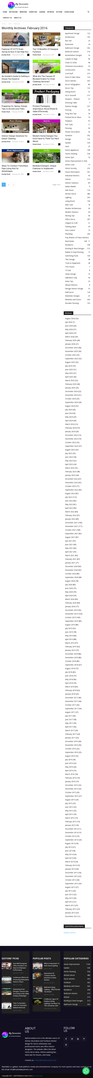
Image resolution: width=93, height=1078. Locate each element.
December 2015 (71, 785)
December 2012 (71, 916)
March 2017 (69, 730)
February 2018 (70, 690)
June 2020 (69, 588)
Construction (70, 70)
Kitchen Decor (70, 194)
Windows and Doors (73, 299)
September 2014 (71, 840)
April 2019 (69, 639)
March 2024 (69, 424)
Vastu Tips (69, 281)
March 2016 (69, 774)
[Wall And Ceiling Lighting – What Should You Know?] (37, 989)
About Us (17, 18)
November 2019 (71, 614)
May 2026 (69, 329)
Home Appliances (72, 150)
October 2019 (70, 617)
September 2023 (71, 446)
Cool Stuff (69, 73)
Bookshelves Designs (73, 55)
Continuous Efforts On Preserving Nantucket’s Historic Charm (21, 979)
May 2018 (69, 679)
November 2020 (71, 570)
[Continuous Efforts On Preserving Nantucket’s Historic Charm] (6, 979)
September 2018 (71, 665)
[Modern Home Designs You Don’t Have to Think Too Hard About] (46, 126)
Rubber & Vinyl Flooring (74, 252)
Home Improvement (73, 161)
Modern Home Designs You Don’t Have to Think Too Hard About (46, 138)
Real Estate (69, 241)
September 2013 (71, 883)
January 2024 (70, 431)
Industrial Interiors (72, 175)
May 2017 (69, 723)
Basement (69, 44)
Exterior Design (71, 106)
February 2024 (70, 428)
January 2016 (70, 781)
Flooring (68, 128)
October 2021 (70, 530)
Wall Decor (69, 292)
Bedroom (23, 12)
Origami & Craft (71, 223)
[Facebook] (66, 1039)
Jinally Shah (6, 55)
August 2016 (70, 756)
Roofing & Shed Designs (74, 248)
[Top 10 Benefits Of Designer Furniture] (46, 39)
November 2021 (71, 526)
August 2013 (70, 887)
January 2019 (70, 650)
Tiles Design (70, 259)
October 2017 (70, 705)
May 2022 (69, 504)
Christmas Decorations (74, 66)
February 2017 (70, 734)
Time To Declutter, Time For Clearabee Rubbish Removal (20, 1005)
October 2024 (70, 398)
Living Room (69, 12)
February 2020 (70, 603)
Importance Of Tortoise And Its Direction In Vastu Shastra (50, 976)
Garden (42, 12)
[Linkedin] (78, 1039)
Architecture (70, 37)
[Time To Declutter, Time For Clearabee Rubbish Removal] (6, 1005)
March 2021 (69, 555)
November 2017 (71, 701)
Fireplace (68, 121)
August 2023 (70, 450)
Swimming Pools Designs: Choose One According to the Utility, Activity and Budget (21, 992)
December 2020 (71, 566)
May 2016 (69, 767)
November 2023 (71, 439)
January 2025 (70, 388)
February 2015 (70, 821)
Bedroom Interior (72, 51)
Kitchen (59, 12)
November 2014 (71, 832)
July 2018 (68, 672)
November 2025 (71, 351)
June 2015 (69, 807)
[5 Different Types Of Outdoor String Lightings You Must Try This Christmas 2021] (37, 1001)
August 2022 (70, 493)
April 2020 (69, 595)
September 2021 (71, 533)
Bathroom (13, 12)
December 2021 (71, 522)
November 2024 (71, 395)
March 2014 (69, 861)
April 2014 (69, 858)
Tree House (69, 267)
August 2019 (70, 625)
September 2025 (71, 358)
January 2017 (70, 738)
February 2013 (70, 909)
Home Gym (69, 157)
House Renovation (72, 172)
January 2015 (70, 825)
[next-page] (14, 185)
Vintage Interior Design (74, 288)
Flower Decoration (72, 132)
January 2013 (70, 913)
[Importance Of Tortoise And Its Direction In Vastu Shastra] (37, 975)
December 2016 (71, 741)
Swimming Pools (71, 256)
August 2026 (70, 318)
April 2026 (69, 333)
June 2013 (69, 894)
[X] (66, 1045)
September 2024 (71, 402)
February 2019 (70, 646)
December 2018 (71, 654)
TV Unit (68, 270)
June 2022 (69, 501)
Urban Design (70, 274)
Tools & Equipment (72, 263)
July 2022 (68, 497)
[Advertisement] (63, 5)
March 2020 (69, 599)
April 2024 (69, 420)
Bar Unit (68, 40)
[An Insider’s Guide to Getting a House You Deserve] (15, 66)
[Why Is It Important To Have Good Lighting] (37, 965)
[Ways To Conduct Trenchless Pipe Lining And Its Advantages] (15, 156)
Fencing (68, 110)
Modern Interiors (71, 212)
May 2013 (69, 898)
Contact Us (7, 18)
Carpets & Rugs (71, 59)
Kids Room (69, 190)
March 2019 (69, 643)
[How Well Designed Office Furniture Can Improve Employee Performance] (6, 965)
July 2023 (68, 453)
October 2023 (70, 442)
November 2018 (71, 657)
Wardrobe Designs (72, 296)
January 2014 (70, 869)
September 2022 (71, 490)
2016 (10, 24)
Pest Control (70, 230)
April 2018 (69, 683)
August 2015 (70, 800)
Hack (67, 146)
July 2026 (68, 322)
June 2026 (69, 326)
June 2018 (69, 676)
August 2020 (70, 581)
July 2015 (68, 803)
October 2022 (70, 486)
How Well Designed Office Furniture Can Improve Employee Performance (20, 966)
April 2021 (69, 552)
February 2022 (70, 515)
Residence (69, 245)
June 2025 (69, 369)
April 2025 (69, 377)
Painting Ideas (70, 226)
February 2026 (70, 340)
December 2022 (71, 479)
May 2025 (69, 373)
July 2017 (68, 716)
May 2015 (69, 810)
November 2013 (71, 876)
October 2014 (70, 836)
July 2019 (68, 628)
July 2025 (68, 366)
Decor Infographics (72, 84)
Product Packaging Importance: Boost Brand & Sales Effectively (45, 109)
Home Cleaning (71, 154)
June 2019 (69, 632)
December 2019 (71, 610)
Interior (50, 12)
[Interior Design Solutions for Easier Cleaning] (15, 126)
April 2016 (69, 770)
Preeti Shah (37, 55)
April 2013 (69, 902)
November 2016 (71, 745)
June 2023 (69, 457)
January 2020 (70, 606)
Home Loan (69, 164)
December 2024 (71, 391)
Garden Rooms (70, 932)
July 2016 (68, 759)
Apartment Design (72, 33)
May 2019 (69, 635)
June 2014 (69, 851)
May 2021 (69, 548)
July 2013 (68, 891)
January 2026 (70, 344)
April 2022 (69, 508)
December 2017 (71, 697)
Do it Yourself (70, 95)
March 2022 (69, 512)
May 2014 (69, 854)
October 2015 (70, 792)
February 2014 (70, 865)
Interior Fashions (71, 183)
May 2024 (69, 417)
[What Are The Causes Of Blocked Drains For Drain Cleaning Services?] (46, 66)
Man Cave (69, 205)
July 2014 (68, 847)
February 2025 (70, 384)
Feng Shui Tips (71, 113)
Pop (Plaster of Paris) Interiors (77, 237)
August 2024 (70, 406)
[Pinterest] (84, 1039)
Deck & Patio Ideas (72, 77)
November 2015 (71, 789)
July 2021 (68, 541)
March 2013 (69, 905)
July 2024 (68, 409)
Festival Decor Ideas (73, 117)
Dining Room (70, 92)
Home (5, 12)
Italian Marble (70, 186)
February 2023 (70, 471)
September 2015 (71, 796)
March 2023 (69, 468)
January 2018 (70, 694)
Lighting (68, 197)
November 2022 (71, 482)
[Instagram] (72, 1039)
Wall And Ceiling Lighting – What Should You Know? (52, 989)
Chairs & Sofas (71, 62)
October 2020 (70, 573)
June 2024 (69, 413)
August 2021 (70, 537)
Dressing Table (71, 102)
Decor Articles (70, 81)
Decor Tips (69, 88)
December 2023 (71, 435)
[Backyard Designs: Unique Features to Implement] (46, 156)
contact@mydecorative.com (45, 1060)
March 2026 (69, 337)
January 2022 (70, 519)
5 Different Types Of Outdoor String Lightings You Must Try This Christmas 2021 (52, 1002)
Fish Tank (69, 124)
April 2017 (69, 727)
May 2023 (69, 460)
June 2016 (69, 763)
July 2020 (68, 584)
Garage (68, 139)
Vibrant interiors (71, 285)
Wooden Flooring (72, 303)
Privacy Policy (38, 1076)
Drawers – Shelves (72, 99)
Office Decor (70, 219)
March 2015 (69, 818)
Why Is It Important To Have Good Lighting (51, 964)
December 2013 (71, 872)
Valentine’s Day (71, 277)
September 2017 (71, 708)
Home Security (71, 168)
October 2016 (70, 748)
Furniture (33, 12)
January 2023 (70, 475)
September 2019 (71, 621)
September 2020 (71, 577)
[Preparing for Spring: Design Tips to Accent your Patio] (15, 96)
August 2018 (70, 668)
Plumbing (68, 234)
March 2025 (69, 380)
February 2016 (70, 778)
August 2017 (70, 712)
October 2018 (70, 661)
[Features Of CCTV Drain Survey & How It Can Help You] (15, 39)
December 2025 (71, 347)
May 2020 (69, 592)
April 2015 (69, 814)
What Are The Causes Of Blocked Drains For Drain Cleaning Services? (44, 79)
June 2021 (69, 544)
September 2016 (71, 752)
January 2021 (70, 563)
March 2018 (69, 686)
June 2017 (69, 719)
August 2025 (70, 362)
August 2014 (70, 843)
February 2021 (70, 559)
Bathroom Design (72, 48)
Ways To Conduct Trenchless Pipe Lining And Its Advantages (15, 168)
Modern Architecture (73, 208)
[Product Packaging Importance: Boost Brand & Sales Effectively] (46, 96)
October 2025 (70, 355)
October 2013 (70, 880)
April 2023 (69, 464)
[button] (88, 12)
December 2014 (71, 829)
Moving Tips (70, 215)
